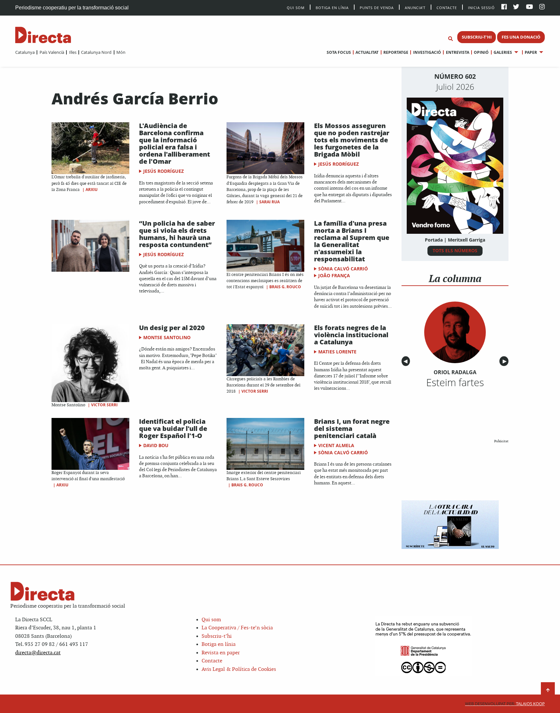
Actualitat (367, 52)
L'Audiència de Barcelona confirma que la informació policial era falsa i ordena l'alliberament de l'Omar (174, 143)
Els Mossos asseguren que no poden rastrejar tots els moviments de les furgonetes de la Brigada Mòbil (351, 140)
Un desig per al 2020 (175, 327)
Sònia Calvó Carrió (343, 269)
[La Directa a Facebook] (504, 7)
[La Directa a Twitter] (516, 7)
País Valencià (52, 52)
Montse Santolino (167, 337)
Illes (72, 52)
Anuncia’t (415, 7)
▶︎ (505, 361)
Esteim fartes (455, 382)
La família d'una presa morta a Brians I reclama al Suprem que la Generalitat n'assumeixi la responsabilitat (351, 241)
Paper (531, 52)
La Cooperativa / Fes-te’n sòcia (237, 628)
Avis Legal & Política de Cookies (239, 669)
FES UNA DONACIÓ (521, 37)
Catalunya (25, 52)
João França (334, 275)
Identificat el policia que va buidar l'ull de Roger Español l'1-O (173, 428)
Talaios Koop (505, 704)
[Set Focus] (450, 38)
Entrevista (457, 52)
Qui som (211, 620)
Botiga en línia (332, 7)
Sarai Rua (269, 201)
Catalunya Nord (96, 52)
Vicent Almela (336, 445)
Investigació (427, 52)
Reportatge (395, 52)
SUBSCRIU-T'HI (477, 37)
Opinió (481, 52)
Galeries (503, 52)
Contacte (447, 7)
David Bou (156, 445)
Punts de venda (377, 7)
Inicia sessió (481, 7)
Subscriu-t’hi (217, 636)
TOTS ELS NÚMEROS (455, 250)
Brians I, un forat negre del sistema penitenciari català (352, 428)
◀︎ (406, 361)
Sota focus (339, 52)
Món (120, 52)
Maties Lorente (337, 352)
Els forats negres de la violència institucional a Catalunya (351, 334)
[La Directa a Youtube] (529, 7)
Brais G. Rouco (285, 286)
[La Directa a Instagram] (542, 7)
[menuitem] (25, 52)
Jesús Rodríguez (163, 171)
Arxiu (92, 189)
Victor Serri (104, 404)
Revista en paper (221, 653)
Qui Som (296, 7)
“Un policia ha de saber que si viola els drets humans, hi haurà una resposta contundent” (177, 234)
